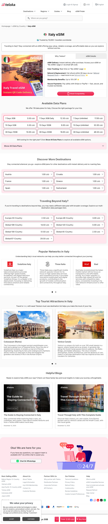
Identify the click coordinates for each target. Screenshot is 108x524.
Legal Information (29, 482)
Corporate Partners (50, 485)
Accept (11, 519)
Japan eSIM (6, 496)
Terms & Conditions (71, 479)
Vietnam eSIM (6, 484)
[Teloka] (8, 4)
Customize (31, 519)
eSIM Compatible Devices (95, 482)
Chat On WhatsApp (28, 461)
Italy (25, 306)
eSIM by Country (19, 26)
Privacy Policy (70, 482)
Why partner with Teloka (52, 479)
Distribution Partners (51, 482)
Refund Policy (79, 75)
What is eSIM (90, 479)
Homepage (6, 26)
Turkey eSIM (6, 490)
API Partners (48, 488)
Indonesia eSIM (7, 493)
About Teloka (27, 479)
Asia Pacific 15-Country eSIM (11, 487)
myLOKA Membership (30, 485)
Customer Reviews (29, 491)
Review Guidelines (71, 491)
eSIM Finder (80, 11)
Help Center (90, 493)
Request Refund (91, 490)
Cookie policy (69, 488)
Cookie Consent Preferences (74, 494)
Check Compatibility (77, 94)
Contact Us (26, 488)
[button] (52, 292)
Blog (69, 11)
